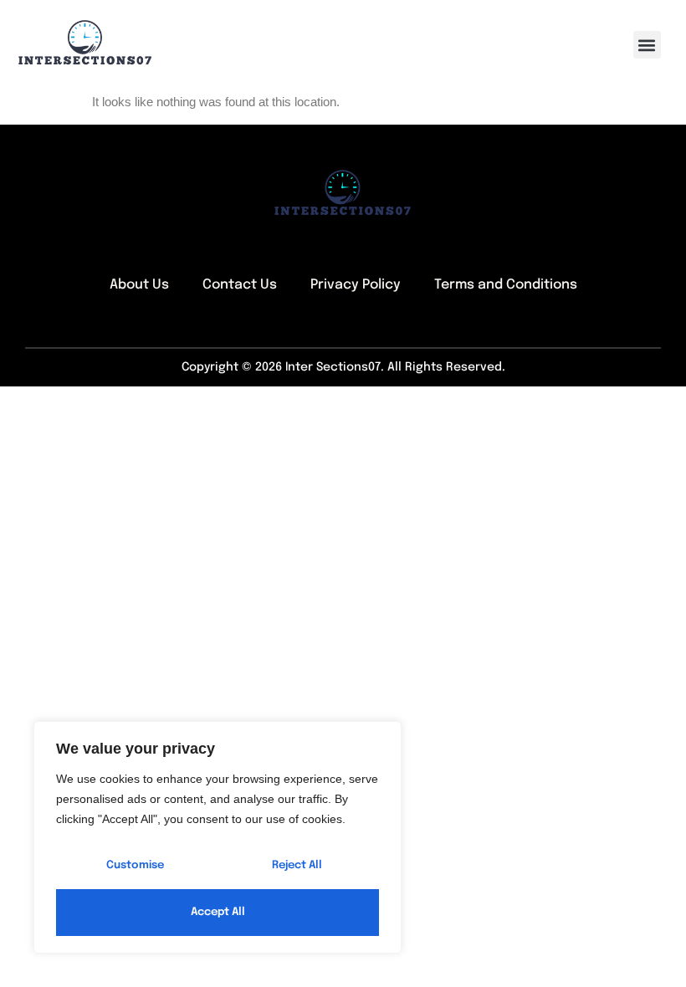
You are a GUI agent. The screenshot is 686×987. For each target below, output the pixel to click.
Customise (135, 865)
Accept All (218, 912)
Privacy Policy (355, 285)
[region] (217, 837)
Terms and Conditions (505, 285)
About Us (139, 285)
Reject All (297, 865)
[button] (647, 45)
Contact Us (239, 285)
